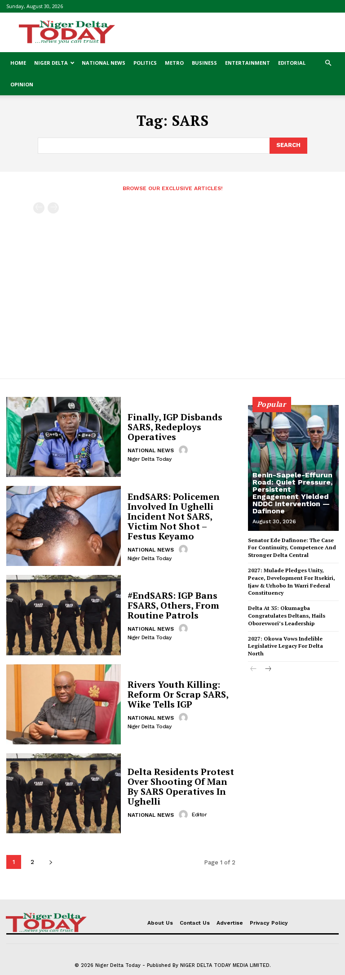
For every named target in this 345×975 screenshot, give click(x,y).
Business (204, 62)
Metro (174, 62)
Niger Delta (51, 62)
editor (199, 814)
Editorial (291, 62)
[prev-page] (38, 208)
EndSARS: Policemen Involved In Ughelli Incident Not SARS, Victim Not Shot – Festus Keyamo (174, 516)
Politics (145, 62)
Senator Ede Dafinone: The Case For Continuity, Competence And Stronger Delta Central (292, 548)
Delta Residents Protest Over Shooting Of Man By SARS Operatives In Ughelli (181, 786)
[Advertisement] (233, 32)
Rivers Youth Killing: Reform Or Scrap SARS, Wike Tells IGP (178, 694)
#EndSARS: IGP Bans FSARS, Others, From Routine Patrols (173, 605)
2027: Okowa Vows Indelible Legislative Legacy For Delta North (285, 646)
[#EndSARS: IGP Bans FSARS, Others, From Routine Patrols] (63, 615)
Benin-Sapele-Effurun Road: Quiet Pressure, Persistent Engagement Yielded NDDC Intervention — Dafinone (292, 493)
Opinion (21, 84)
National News (103, 62)
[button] (328, 63)
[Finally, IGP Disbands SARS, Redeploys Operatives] (63, 437)
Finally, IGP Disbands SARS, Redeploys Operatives (175, 427)
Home (18, 62)
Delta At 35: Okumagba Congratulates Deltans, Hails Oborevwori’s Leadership (286, 616)
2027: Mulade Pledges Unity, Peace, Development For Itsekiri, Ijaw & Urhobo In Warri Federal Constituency (291, 581)
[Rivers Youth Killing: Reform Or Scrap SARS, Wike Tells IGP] (63, 704)
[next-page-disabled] (53, 208)
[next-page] (50, 862)
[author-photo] (184, 449)
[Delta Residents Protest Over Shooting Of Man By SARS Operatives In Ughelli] (63, 793)
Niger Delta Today (150, 459)
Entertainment (247, 62)
